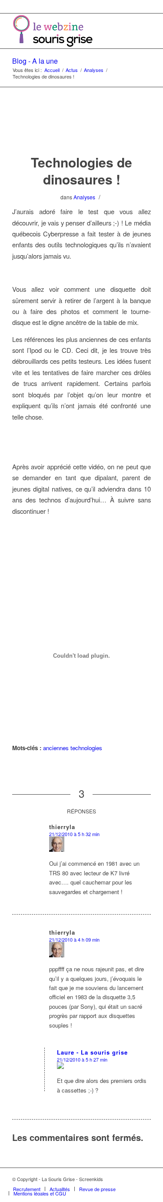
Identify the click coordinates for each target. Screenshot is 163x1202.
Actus (72, 70)
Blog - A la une (35, 61)
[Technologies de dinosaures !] (81, 129)
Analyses (93, 70)
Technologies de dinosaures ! (81, 170)
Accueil (52, 70)
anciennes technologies (72, 748)
